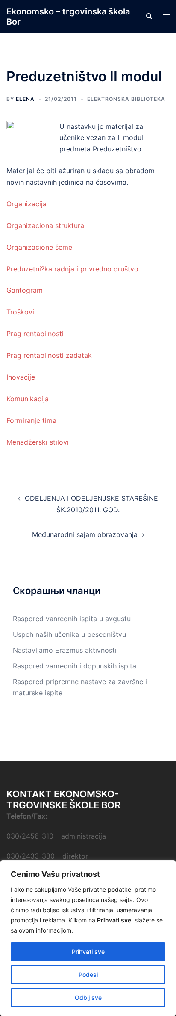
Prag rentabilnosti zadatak (49, 355)
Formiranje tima (31, 420)
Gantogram (24, 290)
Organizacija (26, 204)
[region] (88, 938)
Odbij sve (88, 997)
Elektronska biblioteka (126, 99)
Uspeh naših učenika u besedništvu (69, 634)
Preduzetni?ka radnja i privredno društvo (72, 269)
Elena (25, 99)
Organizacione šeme (39, 247)
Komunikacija (27, 398)
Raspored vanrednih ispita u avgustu (72, 618)
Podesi (88, 974)
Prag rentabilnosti (35, 333)
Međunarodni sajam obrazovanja (85, 534)
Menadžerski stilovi (37, 442)
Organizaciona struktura (45, 225)
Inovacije (20, 377)
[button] (148, 16)
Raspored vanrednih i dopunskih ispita (74, 666)
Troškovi (20, 312)
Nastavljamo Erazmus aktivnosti (65, 650)
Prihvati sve (88, 951)
